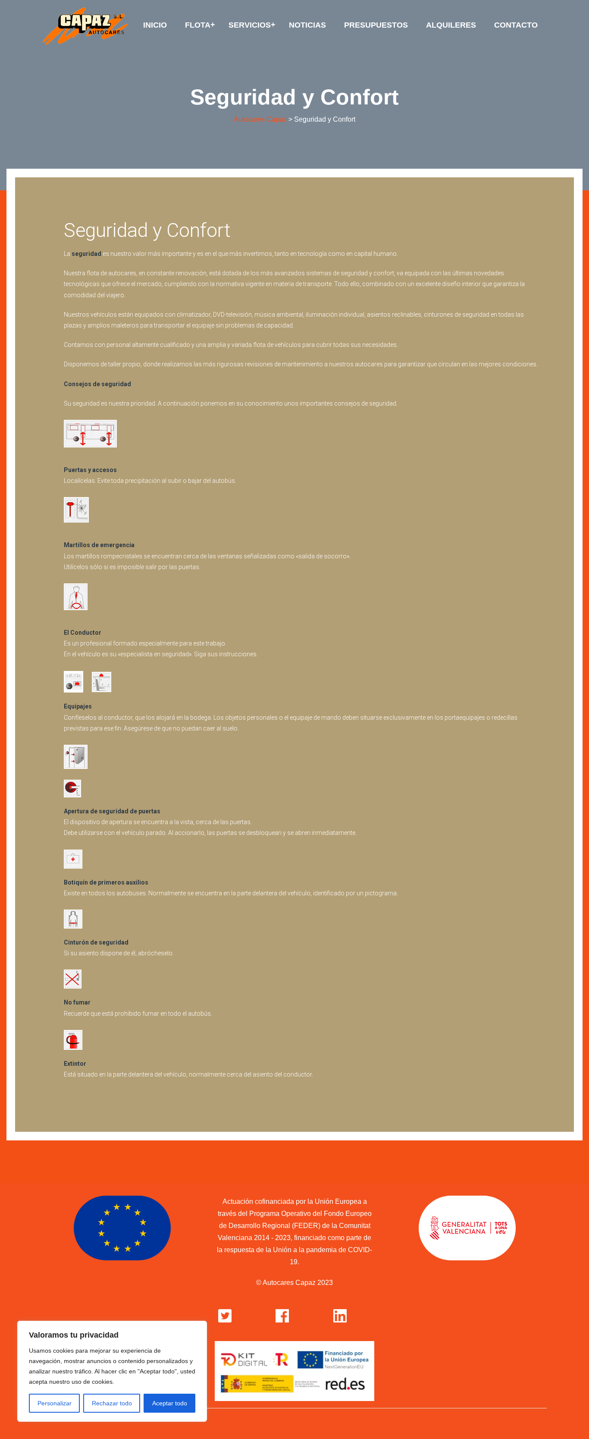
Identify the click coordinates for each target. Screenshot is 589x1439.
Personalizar (55, 1403)
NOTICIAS (307, 25)
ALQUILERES (451, 25)
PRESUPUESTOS (376, 25)
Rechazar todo (112, 1403)
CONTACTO (516, 25)
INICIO (155, 25)
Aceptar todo (169, 1403)
